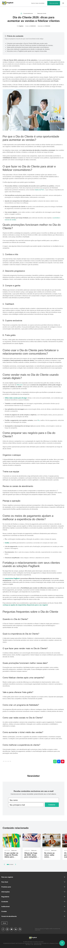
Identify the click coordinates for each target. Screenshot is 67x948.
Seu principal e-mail (17, 805)
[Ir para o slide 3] (11, 864)
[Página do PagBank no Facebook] (3, 929)
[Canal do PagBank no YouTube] (11, 929)
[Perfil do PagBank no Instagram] (7, 929)
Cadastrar (51, 805)
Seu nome (14, 800)
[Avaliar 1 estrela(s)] (3, 761)
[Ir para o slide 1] (8, 864)
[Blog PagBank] (20, 929)
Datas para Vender (41, 13)
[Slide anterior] (4, 864)
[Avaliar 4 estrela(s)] (9, 761)
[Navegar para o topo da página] (62, 943)
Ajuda (4, 923)
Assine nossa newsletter (37, 3)
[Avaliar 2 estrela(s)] (5, 761)
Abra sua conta (53, 3)
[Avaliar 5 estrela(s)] (10, 761)
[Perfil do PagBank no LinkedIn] (15, 929)
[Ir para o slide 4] (12, 864)
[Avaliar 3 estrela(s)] (7, 761)
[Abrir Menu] (63, 3)
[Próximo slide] (15, 864)
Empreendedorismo (28, 13)
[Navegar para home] (21, 13)
